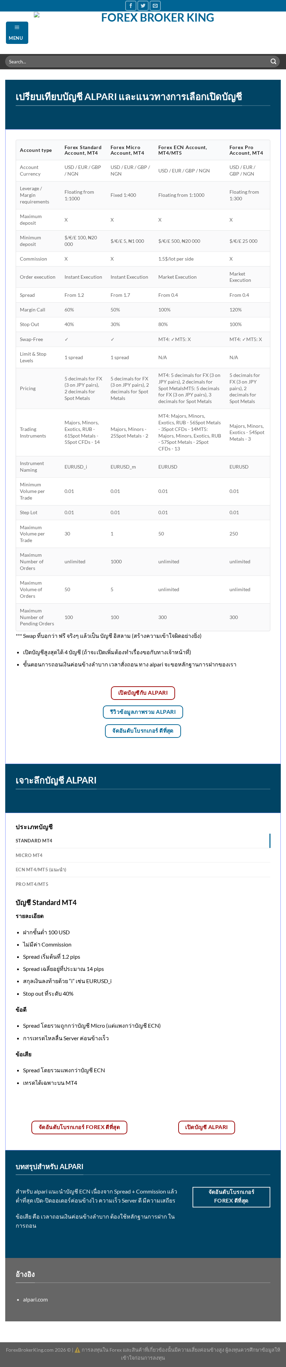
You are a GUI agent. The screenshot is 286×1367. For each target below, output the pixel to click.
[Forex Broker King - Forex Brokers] (155, 33)
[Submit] (273, 62)
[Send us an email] (155, 6)
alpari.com (35, 1299)
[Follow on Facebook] (130, 6)
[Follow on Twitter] (143, 6)
